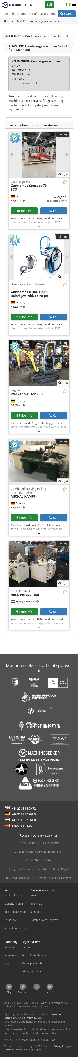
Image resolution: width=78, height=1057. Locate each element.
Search (68, 14)
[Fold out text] (39, 226)
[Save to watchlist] (64, 182)
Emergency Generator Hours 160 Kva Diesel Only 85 (39, 869)
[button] (74, 4)
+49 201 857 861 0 (24, 814)
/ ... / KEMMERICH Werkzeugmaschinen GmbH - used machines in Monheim (41, 21)
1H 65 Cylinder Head (18, 877)
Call (55, 211)
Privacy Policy (61, 1046)
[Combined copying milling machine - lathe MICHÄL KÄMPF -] (39, 462)
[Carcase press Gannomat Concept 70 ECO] (39, 155)
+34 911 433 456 (22, 826)
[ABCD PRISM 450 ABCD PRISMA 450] (39, 564)
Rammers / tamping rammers (54, 877)
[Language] (68, 4)
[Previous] (11, 154)
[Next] (66, 154)
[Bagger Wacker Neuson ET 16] (39, 363)
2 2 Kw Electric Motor (39, 860)
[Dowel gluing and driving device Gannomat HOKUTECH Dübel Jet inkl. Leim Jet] (39, 257)
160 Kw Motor (50, 843)
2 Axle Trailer (28, 843)
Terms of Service (13, 1049)
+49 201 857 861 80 (24, 820)
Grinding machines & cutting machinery (39, 851)
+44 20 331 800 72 (24, 809)
